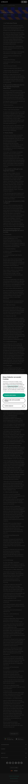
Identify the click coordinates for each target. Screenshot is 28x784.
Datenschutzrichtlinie (13, 386)
